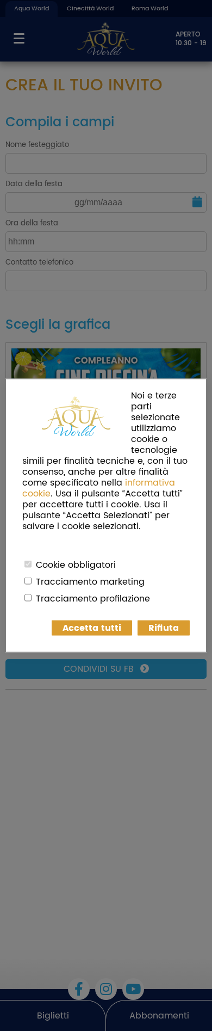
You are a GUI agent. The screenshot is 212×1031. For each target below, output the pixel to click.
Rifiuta (163, 628)
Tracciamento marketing (90, 582)
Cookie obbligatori (76, 565)
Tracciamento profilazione (93, 599)
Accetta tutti (92, 628)
